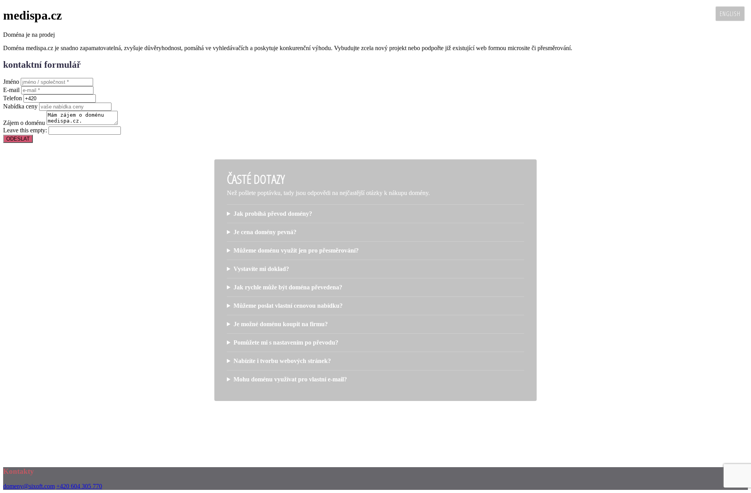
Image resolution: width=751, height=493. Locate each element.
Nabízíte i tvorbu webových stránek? (282, 361)
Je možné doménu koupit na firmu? (281, 324)
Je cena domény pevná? (265, 232)
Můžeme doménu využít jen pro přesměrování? (296, 250)
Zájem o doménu (24, 122)
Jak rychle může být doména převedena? (288, 287)
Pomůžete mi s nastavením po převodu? (286, 342)
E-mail (11, 90)
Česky (702, 13)
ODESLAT (18, 139)
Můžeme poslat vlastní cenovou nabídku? (288, 305)
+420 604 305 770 (79, 486)
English (730, 13)
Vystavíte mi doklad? (261, 268)
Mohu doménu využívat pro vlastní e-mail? (290, 379)
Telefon (12, 98)
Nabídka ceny (20, 106)
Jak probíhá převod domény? (273, 213)
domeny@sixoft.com (29, 486)
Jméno (11, 81)
